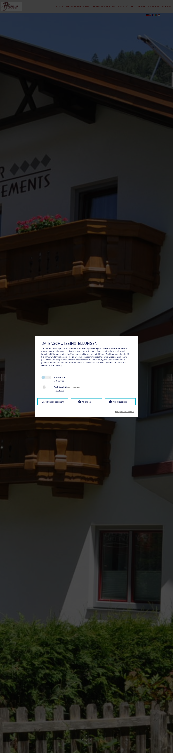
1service (59, 381)
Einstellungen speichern (53, 402)
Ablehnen (86, 402)
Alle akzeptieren (120, 402)
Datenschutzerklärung (51, 365)
